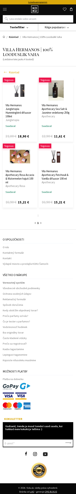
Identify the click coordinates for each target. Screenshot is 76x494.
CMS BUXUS (51, 491)
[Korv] (71, 9)
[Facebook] (26, 454)
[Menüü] (4, 9)
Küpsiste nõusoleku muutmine (19, 360)
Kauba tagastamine (13, 349)
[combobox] (57, 27)
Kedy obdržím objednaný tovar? (20, 310)
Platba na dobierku (13, 379)
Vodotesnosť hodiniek (15, 327)
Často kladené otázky (15, 338)
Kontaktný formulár (13, 252)
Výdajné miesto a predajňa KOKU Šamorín (25, 263)
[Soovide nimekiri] (64, 9)
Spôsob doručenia (13, 304)
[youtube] (45, 454)
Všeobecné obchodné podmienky (21, 288)
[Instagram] (35, 454)
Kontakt (7, 258)
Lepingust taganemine (15, 354)
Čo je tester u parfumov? (16, 321)
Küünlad (14, 72)
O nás (6, 247)
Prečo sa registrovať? (15, 343)
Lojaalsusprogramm (37, 2)
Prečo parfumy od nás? (15, 316)
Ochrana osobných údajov (17, 293)
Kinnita (68, 443)
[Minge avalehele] (4, 37)
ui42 (32, 491)
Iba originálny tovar (13, 332)
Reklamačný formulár (14, 299)
